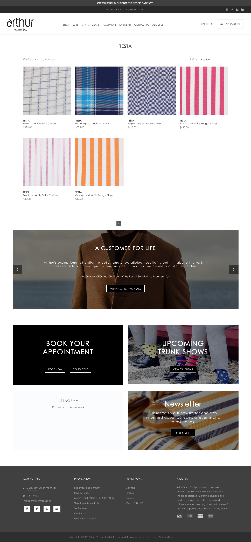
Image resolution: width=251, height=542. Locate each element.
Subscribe (183, 433)
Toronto (130, 493)
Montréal (130, 487)
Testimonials (80, 508)
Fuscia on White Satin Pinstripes (41, 195)
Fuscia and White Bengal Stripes (198, 123)
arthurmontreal (74, 407)
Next (133, 223)
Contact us (80, 513)
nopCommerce (149, 537)
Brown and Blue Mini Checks (39, 123)
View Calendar (183, 369)
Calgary (130, 498)
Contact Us (80, 369)
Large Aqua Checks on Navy (92, 123)
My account (112, 9)
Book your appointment (87, 487)
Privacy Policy (81, 493)
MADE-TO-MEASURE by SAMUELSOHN (94, 498)
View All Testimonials (125, 288)
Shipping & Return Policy (87, 503)
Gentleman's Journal (85, 518)
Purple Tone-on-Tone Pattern (144, 123)
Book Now (54, 369)
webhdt (177, 537)
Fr (142, 9)
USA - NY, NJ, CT (134, 503)
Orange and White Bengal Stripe (94, 195)
